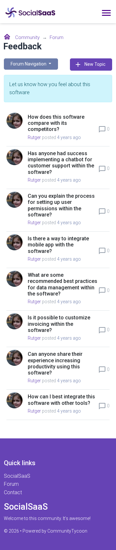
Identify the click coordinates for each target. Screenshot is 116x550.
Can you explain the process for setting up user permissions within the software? (61, 205)
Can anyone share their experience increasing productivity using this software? (55, 363)
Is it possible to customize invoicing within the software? (59, 324)
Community (27, 37)
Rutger (34, 137)
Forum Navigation (29, 63)
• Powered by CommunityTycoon (53, 531)
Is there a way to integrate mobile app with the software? (58, 244)
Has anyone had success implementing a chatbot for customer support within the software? (61, 162)
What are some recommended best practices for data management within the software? (62, 284)
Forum (56, 37)
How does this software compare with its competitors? (56, 123)
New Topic (89, 64)
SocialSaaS (17, 476)
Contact (13, 492)
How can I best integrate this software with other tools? (61, 400)
